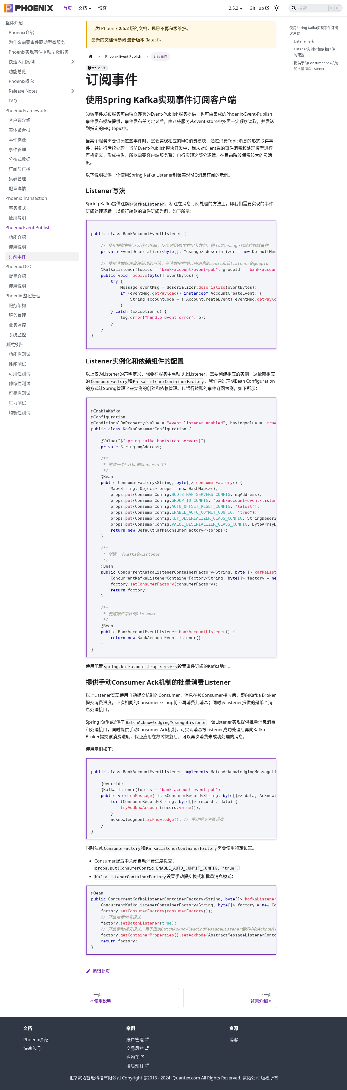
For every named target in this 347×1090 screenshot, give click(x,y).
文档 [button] (82, 8)
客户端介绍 (19, 120)
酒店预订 (135, 1066)
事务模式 (17, 208)
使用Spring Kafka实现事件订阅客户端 (314, 30)
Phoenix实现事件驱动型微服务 (39, 52)
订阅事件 (17, 257)
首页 (67, 8)
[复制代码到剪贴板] (269, 227)
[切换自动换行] (259, 227)
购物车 (132, 1057)
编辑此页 (101, 971)
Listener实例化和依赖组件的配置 (314, 52)
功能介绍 (17, 237)
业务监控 (17, 325)
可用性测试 (19, 374)
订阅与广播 (19, 169)
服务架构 (17, 305)
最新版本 (135, 40)
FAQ (13, 101)
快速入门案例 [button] (22, 62)
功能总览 (17, 71)
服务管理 (17, 315)
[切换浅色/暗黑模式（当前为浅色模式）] (276, 8)
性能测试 (17, 364)
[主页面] (91, 56)
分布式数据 (19, 159)
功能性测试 (19, 354)
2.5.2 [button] (233, 8)
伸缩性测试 (19, 383)
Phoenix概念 (21, 81)
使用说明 (17, 218)
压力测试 (17, 403)
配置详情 (17, 188)
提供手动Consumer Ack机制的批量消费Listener (316, 65)
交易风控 (135, 1048)
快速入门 (32, 1048)
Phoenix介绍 (21, 32)
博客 (102, 8)
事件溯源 (17, 140)
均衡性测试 (19, 413)
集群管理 (17, 179)
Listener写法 (304, 41)
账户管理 (135, 1040)
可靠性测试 (19, 393)
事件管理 (17, 149)
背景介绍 (17, 276)
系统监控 (17, 335)
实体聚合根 (19, 130)
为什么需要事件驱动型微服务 (37, 42)
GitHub (256, 8)
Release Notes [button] (23, 91)
